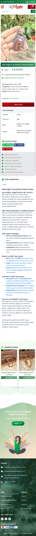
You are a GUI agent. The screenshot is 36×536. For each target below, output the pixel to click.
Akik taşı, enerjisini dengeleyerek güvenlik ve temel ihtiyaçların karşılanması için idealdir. (20, 281)
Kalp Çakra (20, 130)
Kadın (9, 89)
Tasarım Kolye (23, 89)
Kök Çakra (28, 130)
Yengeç (19, 126)
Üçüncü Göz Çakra (23, 133)
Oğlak (27, 124)
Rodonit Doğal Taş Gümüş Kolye (12, 372)
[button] (7, 144)
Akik (18, 119)
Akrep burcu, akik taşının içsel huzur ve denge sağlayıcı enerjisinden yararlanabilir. (19, 270)
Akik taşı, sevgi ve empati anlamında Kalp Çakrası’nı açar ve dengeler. (20, 292)
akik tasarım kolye (14, 91)
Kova (23, 124)
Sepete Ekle (18, 105)
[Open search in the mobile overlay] (18, 11)
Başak (19, 124)
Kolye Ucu (15, 89)
